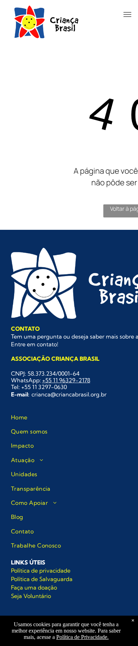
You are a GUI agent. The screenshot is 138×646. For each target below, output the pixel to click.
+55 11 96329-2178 (66, 380)
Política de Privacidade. (82, 637)
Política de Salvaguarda (42, 578)
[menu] (127, 14)
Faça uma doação (34, 587)
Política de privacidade (40, 570)
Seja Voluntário (31, 595)
